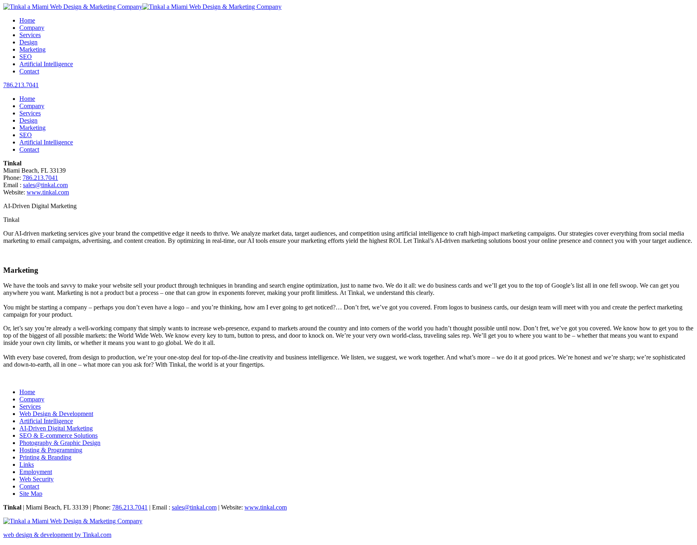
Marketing (32, 49)
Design (28, 42)
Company (31, 27)
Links (26, 464)
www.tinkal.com (48, 192)
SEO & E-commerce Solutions (58, 435)
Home (27, 20)
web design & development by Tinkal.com (57, 534)
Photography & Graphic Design (59, 442)
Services (30, 34)
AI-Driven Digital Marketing (56, 428)
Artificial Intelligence (46, 64)
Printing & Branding (45, 457)
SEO (25, 56)
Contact (29, 71)
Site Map (30, 493)
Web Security (36, 479)
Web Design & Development (56, 413)
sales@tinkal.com (45, 185)
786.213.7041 (21, 84)
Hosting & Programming (50, 450)
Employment (35, 471)
